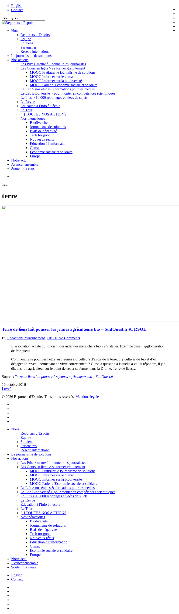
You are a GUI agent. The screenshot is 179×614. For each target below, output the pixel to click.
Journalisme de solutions (48, 525)
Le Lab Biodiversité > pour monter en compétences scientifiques (68, 492)
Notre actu (19, 559)
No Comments (69, 338)
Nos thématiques (33, 517)
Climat (35, 546)
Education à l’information (48, 542)
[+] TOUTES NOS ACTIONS (43, 513)
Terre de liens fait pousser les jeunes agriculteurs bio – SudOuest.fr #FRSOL (74, 329)
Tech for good (40, 534)
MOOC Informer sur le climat (52, 475)
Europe (35, 555)
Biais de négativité (43, 529)
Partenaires (29, 446)
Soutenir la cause (23, 567)
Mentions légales (88, 397)
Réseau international (35, 450)
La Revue (28, 500)
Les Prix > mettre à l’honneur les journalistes (53, 463)
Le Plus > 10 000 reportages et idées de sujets (54, 496)
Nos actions (19, 458)
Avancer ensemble (24, 563)
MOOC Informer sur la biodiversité (56, 479)
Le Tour (26, 509)
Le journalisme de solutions (31, 454)
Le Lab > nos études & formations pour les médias (58, 488)
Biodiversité (39, 521)
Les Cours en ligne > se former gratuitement (53, 467)
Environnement (33, 338)
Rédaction (14, 338)
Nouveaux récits (42, 538)
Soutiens (27, 442)
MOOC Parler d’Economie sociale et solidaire (63, 483)
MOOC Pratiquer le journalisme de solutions (62, 471)
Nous (15, 429)
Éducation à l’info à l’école (40, 504)
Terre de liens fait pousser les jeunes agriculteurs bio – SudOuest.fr (64, 377)
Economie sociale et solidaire (51, 550)
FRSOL (53, 338)
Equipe (26, 437)
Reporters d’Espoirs (35, 433)
